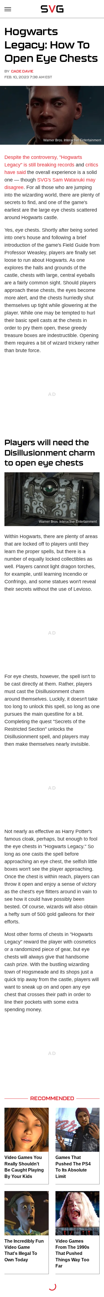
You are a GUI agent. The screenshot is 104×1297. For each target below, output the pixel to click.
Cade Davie (22, 71)
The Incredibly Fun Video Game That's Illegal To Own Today (24, 1250)
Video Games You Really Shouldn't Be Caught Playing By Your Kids (24, 1167)
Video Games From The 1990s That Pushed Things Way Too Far (72, 1254)
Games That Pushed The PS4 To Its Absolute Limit (73, 1167)
